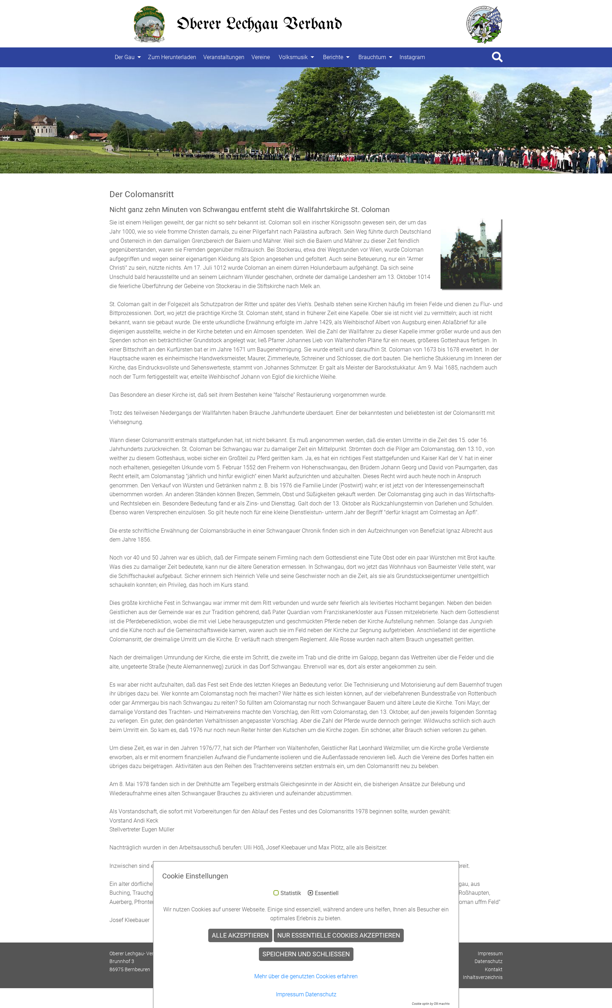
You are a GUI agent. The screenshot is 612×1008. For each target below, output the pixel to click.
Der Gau (125, 57)
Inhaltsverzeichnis (483, 977)
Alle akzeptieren (240, 935)
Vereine (260, 57)
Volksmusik (293, 57)
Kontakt (494, 969)
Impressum (490, 953)
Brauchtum (372, 57)
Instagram (412, 57)
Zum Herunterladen (172, 57)
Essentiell (327, 893)
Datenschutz (489, 961)
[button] (46, 120)
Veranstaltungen (223, 57)
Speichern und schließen (306, 954)
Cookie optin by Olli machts (431, 1004)
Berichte (333, 57)
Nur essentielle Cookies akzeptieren (338, 935)
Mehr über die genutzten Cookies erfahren (306, 976)
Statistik (290, 893)
